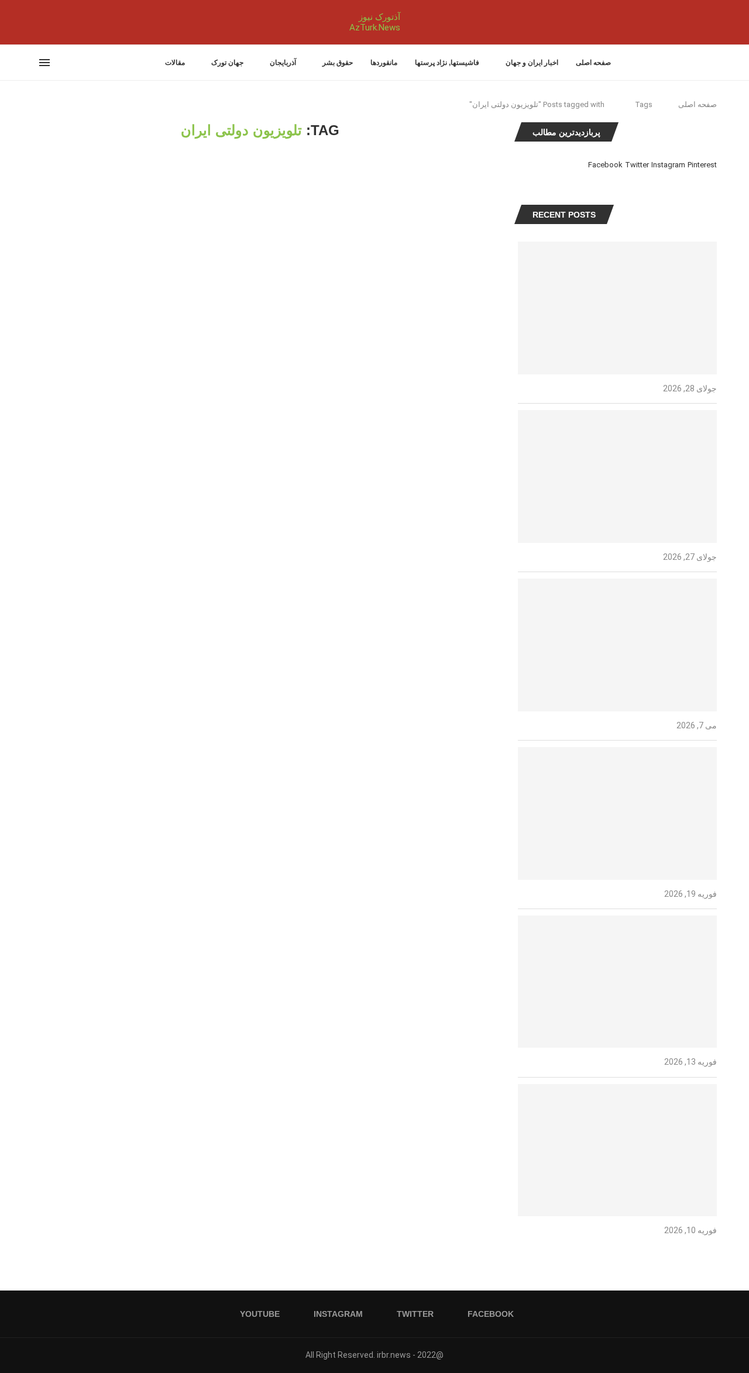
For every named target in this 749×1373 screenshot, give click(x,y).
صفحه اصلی (593, 63)
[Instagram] (39, 22)
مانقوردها (383, 63)
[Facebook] (57, 22)
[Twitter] (46, 22)
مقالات (175, 63)
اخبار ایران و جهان (532, 63)
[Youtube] (32, 22)
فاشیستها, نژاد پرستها (447, 63)
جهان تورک (227, 63)
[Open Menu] (44, 62)
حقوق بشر (337, 63)
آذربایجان (283, 63)
